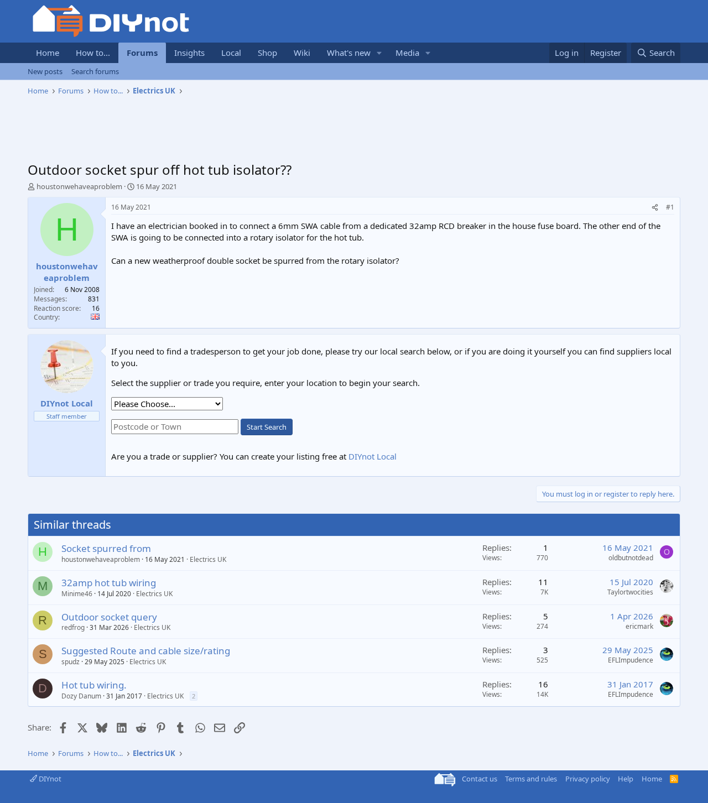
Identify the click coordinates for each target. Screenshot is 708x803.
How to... (93, 52)
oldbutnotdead (630, 557)
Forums (142, 52)
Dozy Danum (81, 696)
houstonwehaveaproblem (79, 186)
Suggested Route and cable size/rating (145, 650)
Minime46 (76, 593)
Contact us (479, 779)
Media (407, 52)
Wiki (302, 52)
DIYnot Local (372, 456)
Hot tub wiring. (94, 685)
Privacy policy (587, 779)
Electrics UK (208, 559)
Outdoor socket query (109, 617)
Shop (267, 52)
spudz (70, 661)
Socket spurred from (106, 548)
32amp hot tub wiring (108, 582)
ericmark (639, 626)
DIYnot (49, 779)
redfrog (73, 627)
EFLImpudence (630, 660)
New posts (45, 71)
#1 (670, 207)
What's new (349, 52)
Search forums (95, 71)
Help (625, 779)
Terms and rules (531, 779)
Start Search (267, 427)
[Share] (655, 207)
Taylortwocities (630, 592)
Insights (189, 52)
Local (231, 52)
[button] (379, 53)
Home (47, 52)
